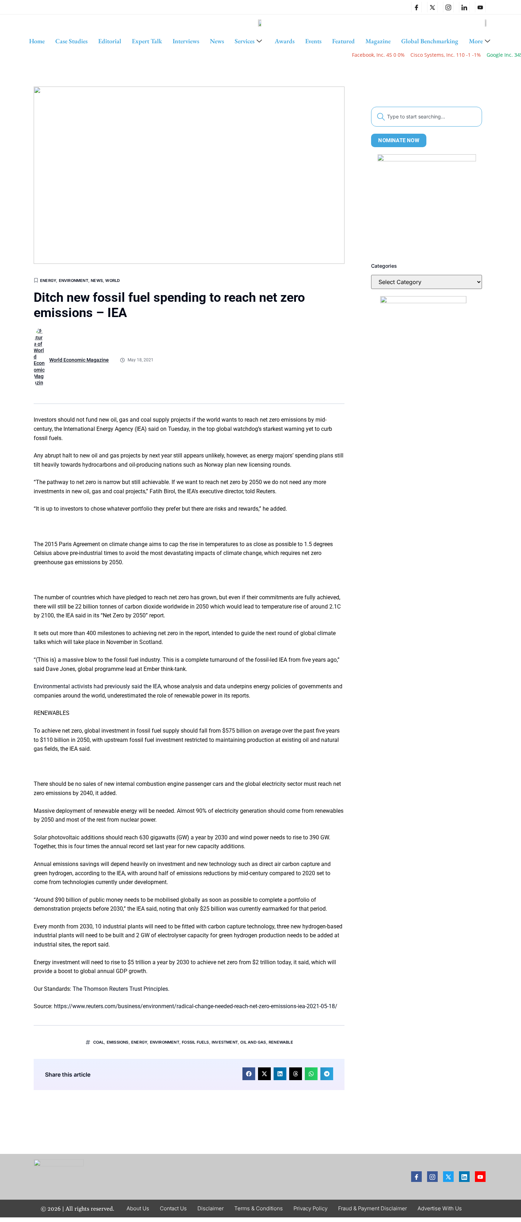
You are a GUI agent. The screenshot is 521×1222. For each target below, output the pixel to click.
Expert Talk (147, 41)
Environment (73, 280)
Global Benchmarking (429, 41)
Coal (98, 1042)
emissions (118, 1042)
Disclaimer (210, 1208)
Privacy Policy (310, 1208)
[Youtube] (480, 1176)
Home (37, 41)
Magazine (378, 41)
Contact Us (173, 1208)
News (217, 41)
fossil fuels (195, 1042)
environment (164, 1042)
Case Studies (71, 41)
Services (244, 41)
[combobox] (426, 117)
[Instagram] (448, 7)
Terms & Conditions (258, 1208)
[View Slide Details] (426, 203)
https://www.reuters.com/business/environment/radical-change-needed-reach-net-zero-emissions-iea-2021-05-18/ (195, 1006)
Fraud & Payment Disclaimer (372, 1208)
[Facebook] (416, 7)
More (476, 41)
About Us (138, 1208)
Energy (48, 280)
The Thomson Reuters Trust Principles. (121, 988)
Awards (285, 41)
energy (139, 1042)
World (112, 280)
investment (225, 1042)
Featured (343, 41)
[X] (432, 7)
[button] (248, 1073)
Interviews (186, 41)
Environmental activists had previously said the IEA (97, 686)
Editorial (109, 41)
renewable (281, 1042)
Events (313, 41)
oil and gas (253, 1042)
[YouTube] (480, 7)
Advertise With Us (440, 1208)
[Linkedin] (464, 7)
